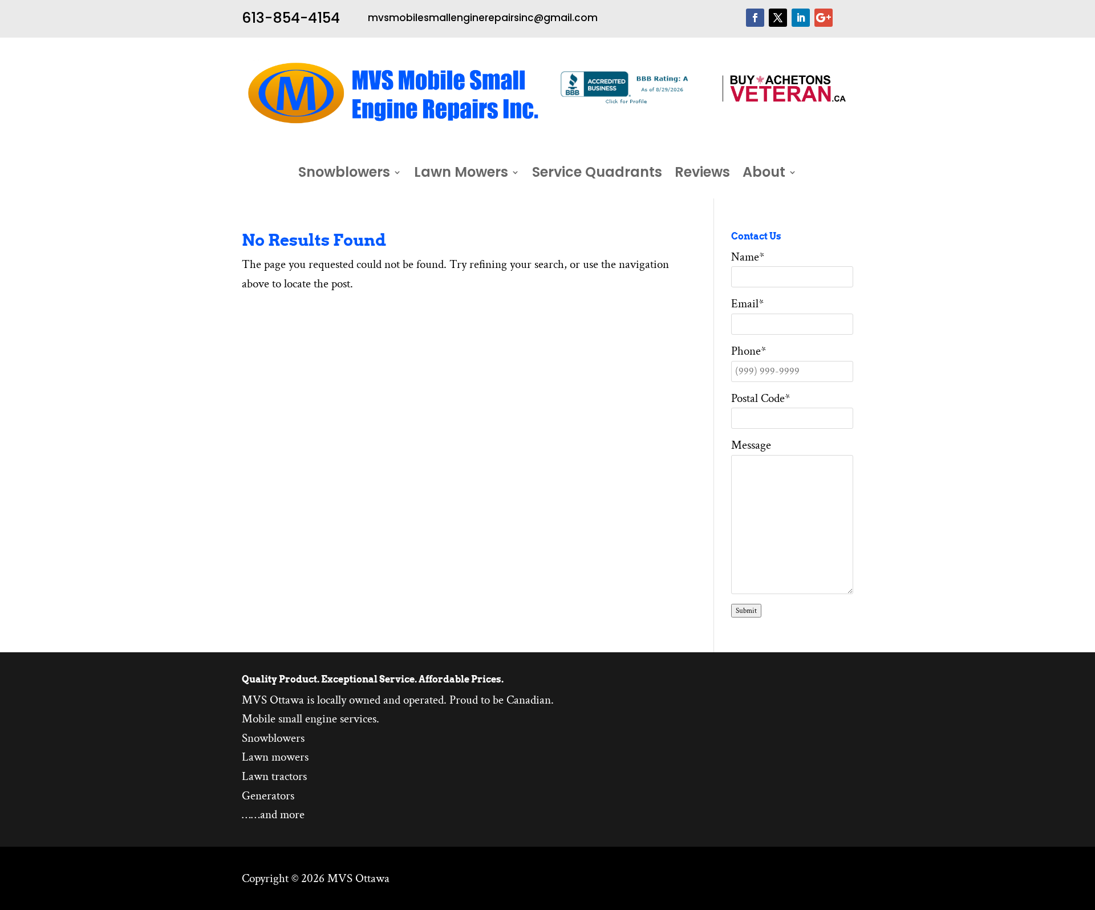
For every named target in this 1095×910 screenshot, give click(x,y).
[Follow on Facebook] (755, 18)
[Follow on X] (778, 18)
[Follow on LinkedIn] (801, 18)
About (764, 174)
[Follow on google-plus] (823, 18)
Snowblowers (344, 174)
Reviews (702, 174)
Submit (746, 611)
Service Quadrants (597, 174)
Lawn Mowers (461, 174)
